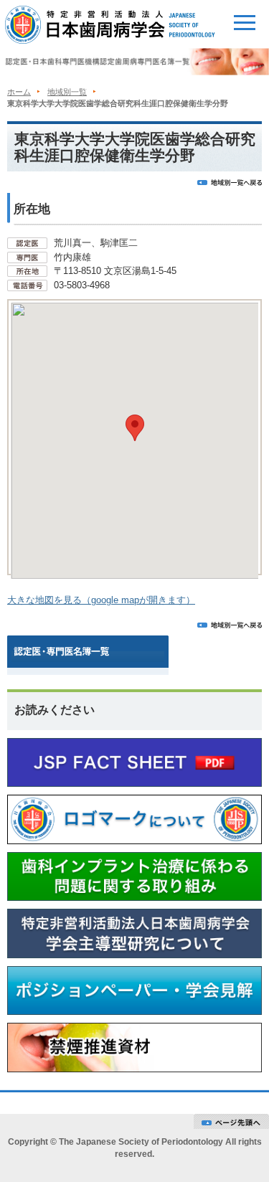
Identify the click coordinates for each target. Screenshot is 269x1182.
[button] (135, 428)
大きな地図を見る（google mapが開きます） (101, 600)
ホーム (19, 92)
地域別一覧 (67, 92)
